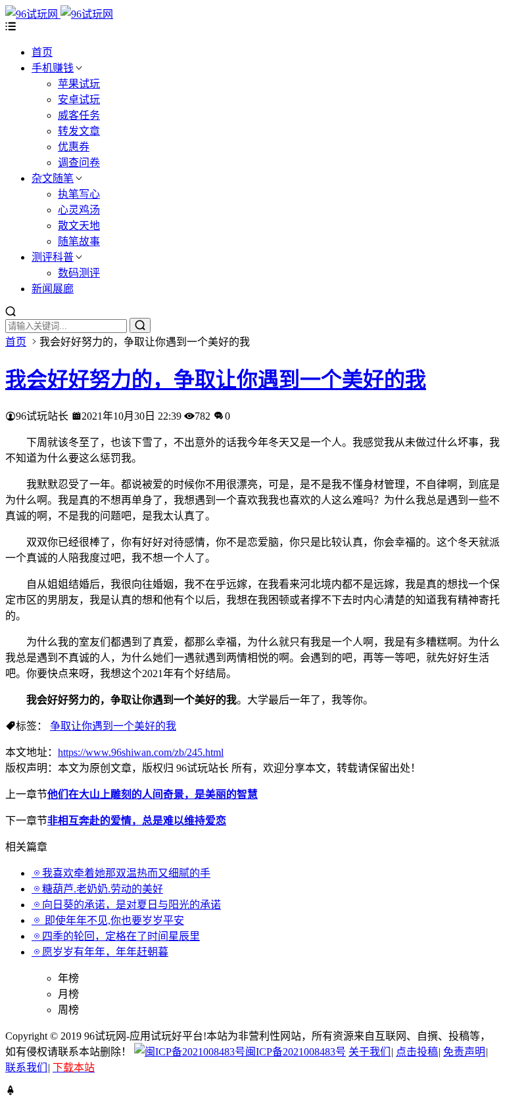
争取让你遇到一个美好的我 (113, 726)
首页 (42, 52)
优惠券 (73, 146)
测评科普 (53, 257)
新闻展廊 (53, 288)
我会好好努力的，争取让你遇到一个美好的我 (215, 379)
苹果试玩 (79, 83)
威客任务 (79, 115)
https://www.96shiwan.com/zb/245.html (141, 752)
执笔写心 (79, 194)
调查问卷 (79, 162)
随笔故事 (79, 241)
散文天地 (79, 225)
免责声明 (464, 1051)
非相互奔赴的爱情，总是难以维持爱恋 (136, 820)
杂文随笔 (53, 178)
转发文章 (79, 131)
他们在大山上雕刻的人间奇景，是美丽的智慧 (152, 794)
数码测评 (79, 272)
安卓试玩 (79, 99)
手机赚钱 (53, 68)
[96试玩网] (59, 14)
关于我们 (370, 1051)
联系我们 (26, 1067)
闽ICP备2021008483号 (295, 1051)
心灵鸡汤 (79, 209)
